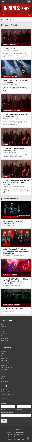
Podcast (3, 343)
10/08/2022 (6, 186)
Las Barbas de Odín (6, 367)
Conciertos (6, 245)
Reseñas (5, 144)
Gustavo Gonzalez (15, 118)
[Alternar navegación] (3, 15)
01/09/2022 (6, 152)
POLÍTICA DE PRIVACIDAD (15, 434)
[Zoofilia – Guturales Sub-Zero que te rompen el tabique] (16, 103)
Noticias (5, 44)
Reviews (3, 379)
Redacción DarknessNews (17, 186)
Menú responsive (29, 1)
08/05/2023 (6, 118)
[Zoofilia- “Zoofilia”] (16, 37)
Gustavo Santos (14, 311)
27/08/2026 (6, 225)
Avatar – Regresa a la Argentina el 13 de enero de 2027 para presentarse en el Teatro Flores (16, 251)
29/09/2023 (6, 50)
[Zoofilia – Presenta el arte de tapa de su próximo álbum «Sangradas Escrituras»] (16, 169)
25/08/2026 (6, 311)
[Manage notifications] (28, 438)
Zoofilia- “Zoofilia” (9, 48)
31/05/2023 (6, 84)
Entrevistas (6, 217)
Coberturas (6, 76)
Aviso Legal (4, 389)
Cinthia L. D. (13, 225)
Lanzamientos (5, 329)
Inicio (2, 324)
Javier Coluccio (14, 84)
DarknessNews (20, 432)
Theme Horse (18, 437)
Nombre (4, 404)
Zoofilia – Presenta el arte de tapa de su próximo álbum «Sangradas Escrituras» (16, 182)
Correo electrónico (8, 412)
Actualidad (4, 351)
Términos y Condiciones (8, 394)
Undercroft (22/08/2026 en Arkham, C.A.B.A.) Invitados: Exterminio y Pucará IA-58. (15, 281)
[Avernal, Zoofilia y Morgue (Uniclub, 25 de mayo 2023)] (16, 69)
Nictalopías (4, 369)
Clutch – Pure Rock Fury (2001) (13, 309)
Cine (2, 353)
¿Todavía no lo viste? (10, 199)
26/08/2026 (6, 285)
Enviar (4, 420)
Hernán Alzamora (15, 50)
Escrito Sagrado (8, 110)
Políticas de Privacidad (7, 392)
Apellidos (19, 409)
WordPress (21, 439)
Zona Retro (13, 44)
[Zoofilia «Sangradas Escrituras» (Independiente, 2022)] (16, 137)
